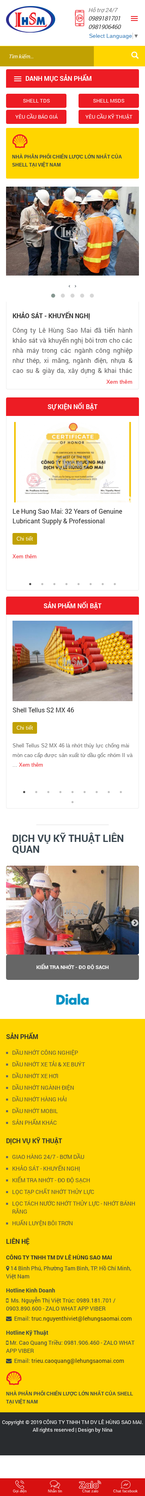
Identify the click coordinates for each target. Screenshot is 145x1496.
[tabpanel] (72, 500)
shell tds (36, 100)
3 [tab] (54, 584)
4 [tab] (66, 584)
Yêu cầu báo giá (36, 116)
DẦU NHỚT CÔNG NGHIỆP (45, 1052)
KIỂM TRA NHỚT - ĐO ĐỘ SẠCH (51, 1180)
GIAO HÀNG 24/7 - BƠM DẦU (72, 967)
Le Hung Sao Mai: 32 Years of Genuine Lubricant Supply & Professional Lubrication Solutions (67, 521)
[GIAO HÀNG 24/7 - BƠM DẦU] (72, 910)
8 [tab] (115, 584)
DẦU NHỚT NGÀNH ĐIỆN (43, 1087)
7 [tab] (103, 584)
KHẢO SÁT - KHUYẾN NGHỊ (46, 1168)
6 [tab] (91, 584)
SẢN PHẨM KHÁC (34, 1122)
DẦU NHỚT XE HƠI (35, 1076)
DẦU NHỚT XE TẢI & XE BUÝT (48, 1064)
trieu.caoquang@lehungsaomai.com (77, 1360)
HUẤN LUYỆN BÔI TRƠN (42, 1223)
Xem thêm (24, 557)
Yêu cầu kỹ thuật (109, 116)
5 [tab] (79, 584)
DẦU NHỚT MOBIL (35, 1111)
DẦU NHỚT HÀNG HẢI (39, 1099)
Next (128, 500)
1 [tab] (30, 584)
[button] (53, 296)
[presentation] (69, 286)
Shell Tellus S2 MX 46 (43, 710)
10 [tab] (72, 802)
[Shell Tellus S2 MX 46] (72, 661)
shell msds (108, 100)
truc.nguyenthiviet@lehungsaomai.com (81, 1318)
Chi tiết (25, 539)
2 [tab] (42, 584)
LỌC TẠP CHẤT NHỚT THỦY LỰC (53, 1192)
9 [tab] (121, 792)
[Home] (30, 19)
